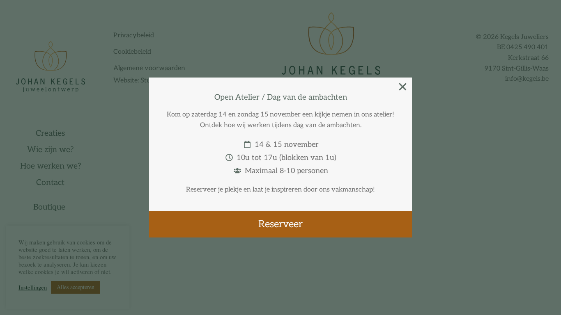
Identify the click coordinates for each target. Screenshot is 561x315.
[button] (403, 87)
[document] (280, 157)
